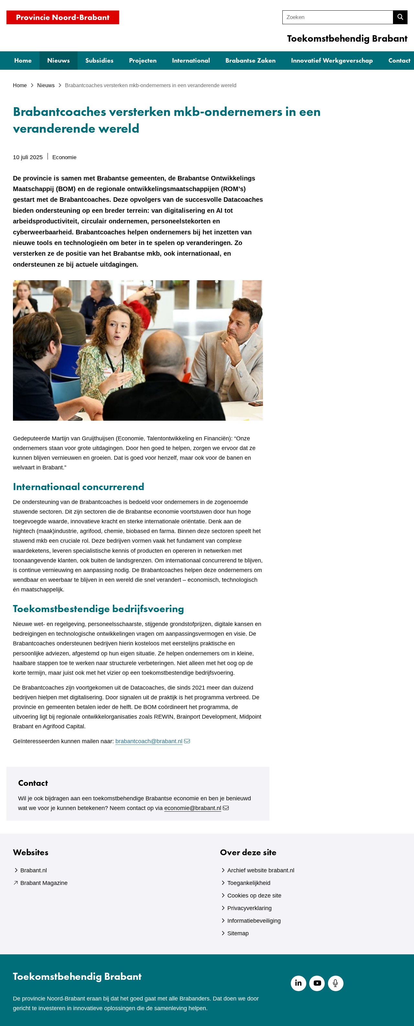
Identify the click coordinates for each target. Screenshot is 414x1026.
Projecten (143, 60)
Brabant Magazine (44, 883)
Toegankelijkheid (248, 883)
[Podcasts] (335, 983)
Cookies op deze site (254, 895)
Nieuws (58, 60)
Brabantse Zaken (250, 60)
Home (23, 60)
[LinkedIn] (298, 983)
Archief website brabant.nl (260, 870)
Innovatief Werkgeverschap (332, 60)
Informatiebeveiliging (254, 921)
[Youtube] (317, 983)
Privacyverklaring (249, 908)
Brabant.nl (33, 870)
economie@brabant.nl (192, 808)
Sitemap (238, 933)
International (191, 60)
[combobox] (337, 17)
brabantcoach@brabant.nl (148, 741)
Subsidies (99, 60)
